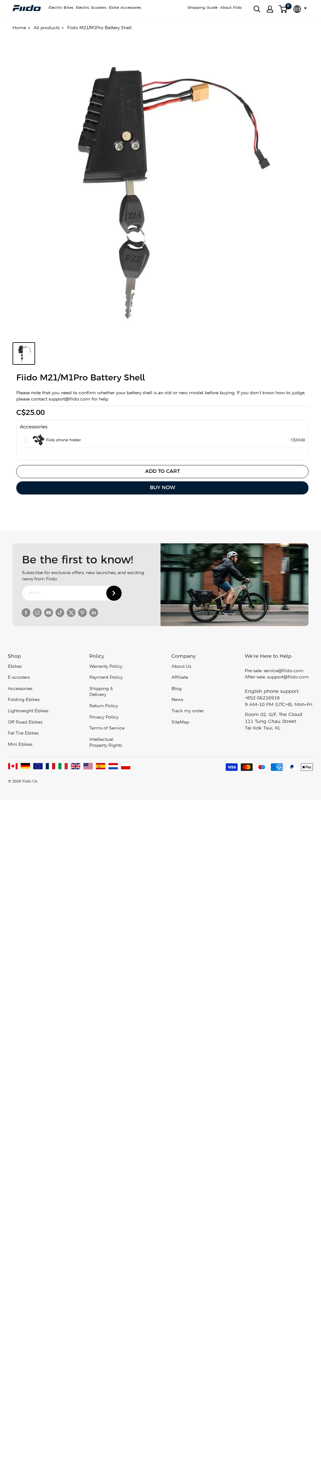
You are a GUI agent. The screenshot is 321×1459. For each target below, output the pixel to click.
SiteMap (180, 722)
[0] (283, 9)
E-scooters (19, 678)
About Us (181, 667)
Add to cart (162, 471)
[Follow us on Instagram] (37, 612)
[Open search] (257, 9)
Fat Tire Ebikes (23, 733)
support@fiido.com (288, 677)
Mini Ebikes (20, 745)
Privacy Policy (103, 717)
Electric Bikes (61, 7)
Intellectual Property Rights (105, 743)
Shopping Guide (202, 7)
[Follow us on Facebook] (26, 612)
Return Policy (103, 706)
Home (19, 28)
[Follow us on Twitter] (71, 612)
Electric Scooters (91, 7)
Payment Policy (106, 678)
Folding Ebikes (23, 700)
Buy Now (162, 487)
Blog (176, 689)
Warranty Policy (105, 667)
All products (47, 28)
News (177, 700)
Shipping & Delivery (101, 692)
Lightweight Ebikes (28, 711)
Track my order (187, 711)
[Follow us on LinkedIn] (93, 612)
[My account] (270, 9)
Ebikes (15, 667)
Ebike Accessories (125, 7)
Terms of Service (106, 728)
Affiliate (179, 678)
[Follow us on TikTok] (59, 612)
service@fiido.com (283, 671)
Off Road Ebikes (25, 722)
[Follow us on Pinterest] (82, 612)
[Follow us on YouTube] (48, 612)
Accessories (20, 689)
